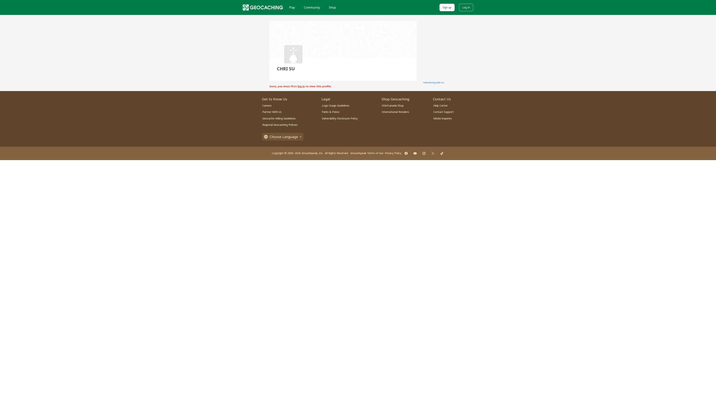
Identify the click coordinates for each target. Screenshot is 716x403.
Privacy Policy (393, 153)
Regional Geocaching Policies (280, 124)
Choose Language (284, 137)
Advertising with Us (433, 82)
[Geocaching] (263, 7)
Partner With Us (272, 112)
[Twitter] (433, 153)
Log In (466, 7)
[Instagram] (424, 153)
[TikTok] (442, 153)
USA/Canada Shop (393, 105)
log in (301, 86)
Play (292, 7)
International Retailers (395, 112)
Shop (332, 7)
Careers (267, 105)
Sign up (447, 7)
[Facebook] (406, 153)
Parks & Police (330, 112)
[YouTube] (415, 153)
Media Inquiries (442, 118)
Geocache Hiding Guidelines (279, 118)
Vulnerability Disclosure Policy (340, 118)
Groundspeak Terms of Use (366, 153)
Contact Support (443, 112)
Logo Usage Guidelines (335, 105)
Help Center (440, 105)
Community (312, 7)
